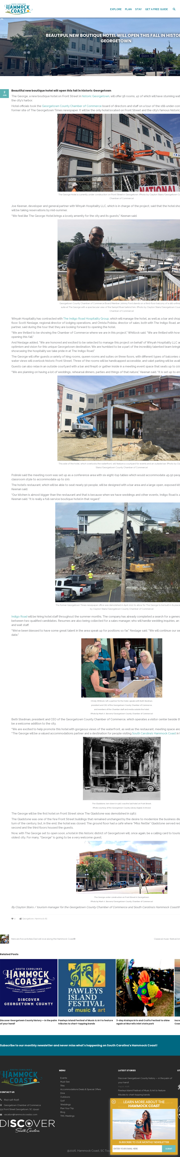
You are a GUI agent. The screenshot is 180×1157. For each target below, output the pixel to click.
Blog (62, 1112)
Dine (62, 1093)
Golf (62, 1100)
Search (174, 9)
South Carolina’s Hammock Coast (154, 733)
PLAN (128, 9)
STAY (138, 9)
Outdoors (65, 1097)
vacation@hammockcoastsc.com (20, 1114)
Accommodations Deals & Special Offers (80, 1089)
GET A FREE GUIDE (156, 9)
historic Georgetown (95, 96)
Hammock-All (41, 919)
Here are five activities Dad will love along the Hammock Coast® (43, 939)
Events (63, 1078)
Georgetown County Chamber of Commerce (72, 106)
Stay (62, 1085)
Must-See (65, 1082)
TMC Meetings (67, 1116)
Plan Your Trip (67, 1108)
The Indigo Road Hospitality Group (86, 318)
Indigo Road (19, 616)
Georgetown (28, 919)
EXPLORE (116, 9)
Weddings (65, 1104)
